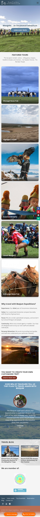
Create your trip (9, 378)
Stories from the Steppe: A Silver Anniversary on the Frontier (29, 460)
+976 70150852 (30, 514)
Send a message (12, 514)
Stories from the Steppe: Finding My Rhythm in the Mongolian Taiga (10, 460)
